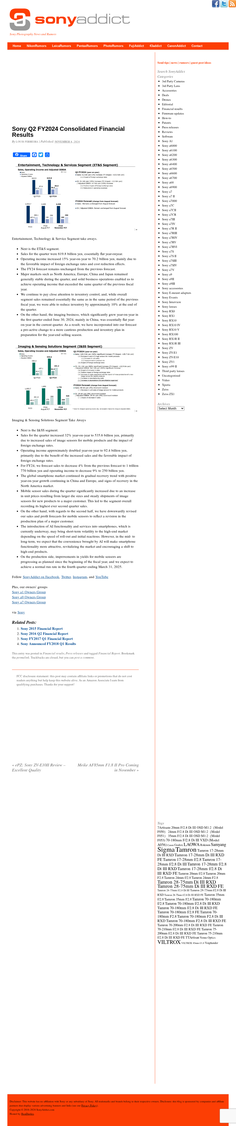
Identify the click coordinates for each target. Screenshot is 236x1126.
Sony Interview (171, 302)
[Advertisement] (75, 88)
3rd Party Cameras (173, 81)
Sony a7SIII (169, 260)
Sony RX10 (169, 320)
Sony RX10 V (170, 329)
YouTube (101, 576)
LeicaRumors (61, 46)
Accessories (169, 90)
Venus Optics (207, 938)
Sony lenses (169, 306)
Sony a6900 (169, 187)
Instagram (80, 576)
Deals (165, 95)
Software (167, 136)
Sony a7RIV (169, 237)
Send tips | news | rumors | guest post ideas (184, 62)
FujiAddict (136, 46)
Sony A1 (167, 141)
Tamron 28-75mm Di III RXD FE (190, 885)
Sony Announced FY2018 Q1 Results (48, 643)
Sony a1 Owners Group (29, 592)
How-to (166, 118)
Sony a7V (168, 270)
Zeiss (165, 389)
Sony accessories (172, 288)
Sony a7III (168, 219)
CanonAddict (176, 46)
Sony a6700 (169, 178)
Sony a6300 (169, 159)
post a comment (84, 657)
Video (166, 380)
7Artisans (164, 827)
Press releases (74, 653)
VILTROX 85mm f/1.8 (192, 943)
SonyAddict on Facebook (41, 576)
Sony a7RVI (169, 247)
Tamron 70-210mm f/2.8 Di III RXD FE (190, 927)
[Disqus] (75, 834)
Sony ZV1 (168, 362)
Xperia (166, 385)
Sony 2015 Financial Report (42, 628)
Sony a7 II (168, 196)
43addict (156, 46)
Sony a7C (168, 205)
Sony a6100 (169, 150)
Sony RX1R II (171, 339)
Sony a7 (167, 191)
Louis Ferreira (27, 141)
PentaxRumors (87, 46)
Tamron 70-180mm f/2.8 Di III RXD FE (187, 907)
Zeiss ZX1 (168, 394)
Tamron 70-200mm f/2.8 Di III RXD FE (184, 925)
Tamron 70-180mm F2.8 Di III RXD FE (196, 920)
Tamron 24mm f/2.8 (177, 877)
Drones (166, 99)
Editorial (167, 104)
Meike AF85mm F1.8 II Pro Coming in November (108, 767)
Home (17, 46)
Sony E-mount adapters (176, 293)
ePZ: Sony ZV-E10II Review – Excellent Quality (38, 767)
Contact (197, 46)
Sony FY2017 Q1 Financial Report (47, 638)
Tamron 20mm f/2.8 (191, 873)
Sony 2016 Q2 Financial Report (44, 633)
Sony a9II (168, 279)
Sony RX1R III (171, 343)
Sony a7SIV (169, 265)
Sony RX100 (170, 334)
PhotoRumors (113, 46)
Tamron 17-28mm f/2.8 (182, 859)
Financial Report (109, 653)
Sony (21, 612)
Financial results (53, 653)
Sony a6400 (169, 164)
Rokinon (205, 845)
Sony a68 (168, 182)
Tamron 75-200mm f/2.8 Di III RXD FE (187, 931)
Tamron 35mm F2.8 (178, 899)
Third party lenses (173, 371)
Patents (166, 122)
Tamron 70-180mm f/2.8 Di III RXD (192, 903)
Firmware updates (173, 113)
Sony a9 (167, 274)
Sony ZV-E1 (169, 352)
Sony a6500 (169, 168)
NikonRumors (36, 46)
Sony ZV (167, 348)
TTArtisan (192, 937)
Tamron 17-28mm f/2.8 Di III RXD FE (189, 871)
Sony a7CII (169, 210)
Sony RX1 (168, 316)
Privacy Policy (89, 1105)
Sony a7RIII (169, 233)
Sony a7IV (168, 224)
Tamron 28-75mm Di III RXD (186, 882)
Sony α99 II (169, 366)
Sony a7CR (169, 214)
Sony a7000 (169, 201)
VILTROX (169, 941)
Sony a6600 (169, 173)
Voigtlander (211, 943)
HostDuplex (27, 1113)
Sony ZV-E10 (170, 357)
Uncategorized (171, 375)
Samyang (218, 844)
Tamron (186, 849)
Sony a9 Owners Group (29, 597)
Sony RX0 (168, 311)
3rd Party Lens (171, 86)
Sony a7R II (169, 228)
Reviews (167, 132)
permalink (23, 657)
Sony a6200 (169, 155)
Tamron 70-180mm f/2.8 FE (178, 911)
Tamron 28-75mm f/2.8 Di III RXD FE (184, 895)
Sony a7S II (169, 256)
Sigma (166, 849)
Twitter (66, 576)
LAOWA (192, 844)
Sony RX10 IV (171, 325)
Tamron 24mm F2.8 (205, 877)
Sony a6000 (169, 145)
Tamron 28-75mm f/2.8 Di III (173, 890)
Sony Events (170, 297)
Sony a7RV (169, 242)
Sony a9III (168, 283)
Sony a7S (168, 251)
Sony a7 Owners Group (29, 602)
